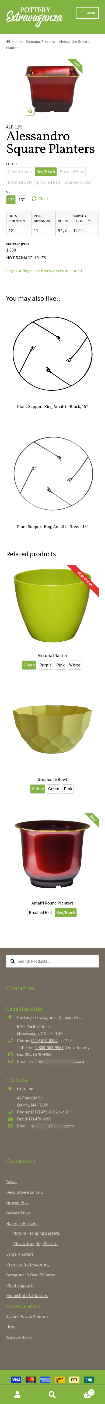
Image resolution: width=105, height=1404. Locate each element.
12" (11, 199)
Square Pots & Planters (27, 1316)
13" (22, 199)
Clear (43, 198)
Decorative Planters (24, 1192)
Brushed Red (48, 182)
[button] (30, 111)
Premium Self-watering (28, 1264)
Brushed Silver (77, 182)
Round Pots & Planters (27, 1295)
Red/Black (45, 171)
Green (29, 665)
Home (17, 41)
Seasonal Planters (40, 41)
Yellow (38, 788)
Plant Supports (20, 1285)
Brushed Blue (72, 171)
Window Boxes (19, 1337)
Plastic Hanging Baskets (35, 1243)
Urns (10, 1326)
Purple (45, 665)
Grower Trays (18, 1213)
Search (52, 1395)
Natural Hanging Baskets (36, 1233)
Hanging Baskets (22, 1223)
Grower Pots (17, 1202)
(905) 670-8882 (44, 1040)
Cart (81, 1390)
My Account (17, 1395)
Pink (60, 665)
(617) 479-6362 (44, 1112)
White (74, 665)
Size (9, 192)
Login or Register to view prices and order (44, 270)
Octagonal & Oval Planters (30, 1274)
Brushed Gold (20, 182)
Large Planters (20, 1254)
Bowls (12, 1181)
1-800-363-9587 (49, 1047)
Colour (12, 164)
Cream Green (20, 171)
